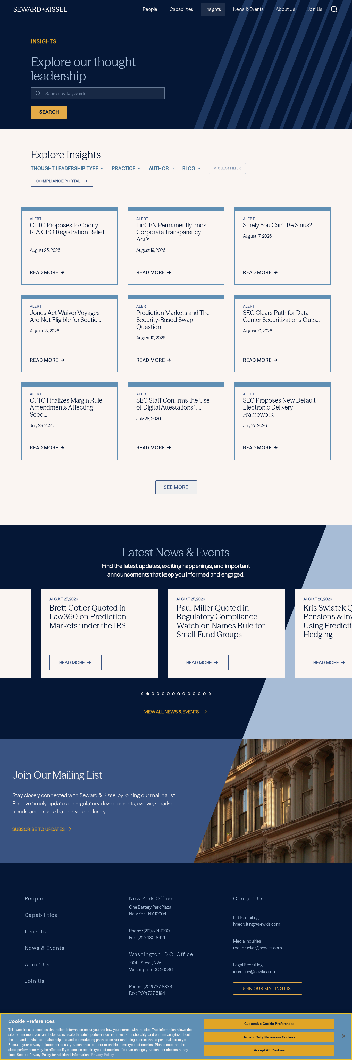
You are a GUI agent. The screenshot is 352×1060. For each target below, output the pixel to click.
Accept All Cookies (269, 1050)
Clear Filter (227, 168)
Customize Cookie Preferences (269, 1024)
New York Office (151, 898)
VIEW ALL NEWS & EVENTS (172, 712)
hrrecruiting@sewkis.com (256, 924)
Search (49, 112)
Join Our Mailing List (268, 988)
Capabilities (181, 9)
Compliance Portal (58, 181)
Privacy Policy (102, 1055)
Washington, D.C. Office (161, 954)
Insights (213, 9)
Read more (72, 662)
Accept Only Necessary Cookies (269, 1037)
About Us (285, 9)
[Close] (343, 1036)
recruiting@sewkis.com (254, 971)
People (150, 9)
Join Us (314, 9)
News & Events (248, 9)
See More (176, 487)
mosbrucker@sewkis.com (257, 947)
